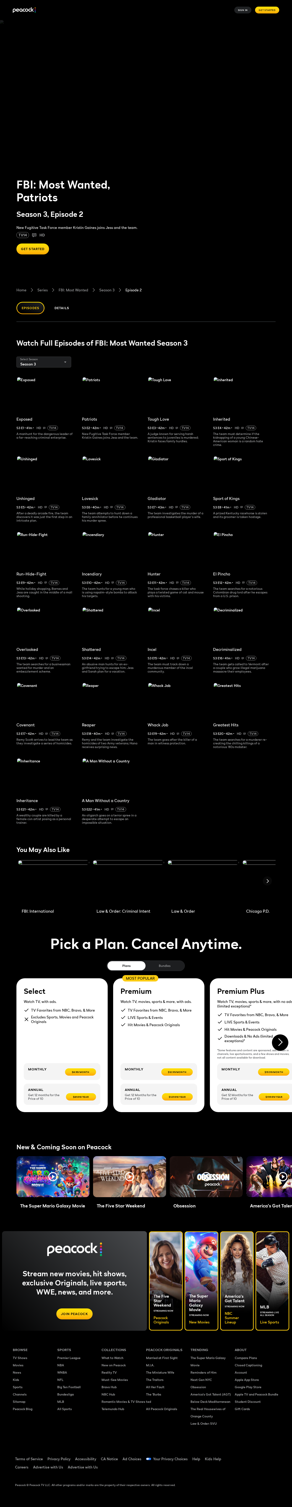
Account (241, 1372)
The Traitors (155, 1380)
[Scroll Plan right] (280, 1042)
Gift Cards (242, 1409)
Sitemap (19, 1401)
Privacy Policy (58, 1459)
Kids (16, 1380)
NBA (60, 1365)
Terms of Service (29, 1459)
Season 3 (107, 290)
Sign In (243, 10)
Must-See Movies (115, 1380)
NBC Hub (108, 1394)
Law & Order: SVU (203, 1423)
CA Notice (109, 1459)
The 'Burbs (153, 1394)
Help (196, 1459)
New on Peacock (114, 1365)
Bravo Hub (109, 1387)
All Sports (64, 1409)
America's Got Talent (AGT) (210, 1394)
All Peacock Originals (161, 1409)
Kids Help (213, 1459)
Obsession (198, 1387)
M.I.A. (150, 1365)
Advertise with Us (48, 1467)
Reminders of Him (203, 1372)
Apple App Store (247, 1380)
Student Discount (248, 1401)
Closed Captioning (248, 1365)
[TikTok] (252, 1456)
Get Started (267, 10)
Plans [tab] (126, 966)
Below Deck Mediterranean (210, 1401)
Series (42, 290)
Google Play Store (248, 1387)
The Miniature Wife (160, 1372)
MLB (60, 1401)
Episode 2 (133, 290)
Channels (20, 1394)
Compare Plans (246, 1358)
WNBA (62, 1372)
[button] (52, 1176)
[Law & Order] (203, 882)
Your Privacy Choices (170, 1459)
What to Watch (112, 1358)
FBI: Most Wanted (73, 290)
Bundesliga (65, 1394)
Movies (18, 1365)
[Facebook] (241, 1456)
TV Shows (20, 1358)
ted (148, 1401)
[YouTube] (264, 1456)
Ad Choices (132, 1459)
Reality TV (109, 1372)
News (17, 1372)
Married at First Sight (162, 1358)
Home (21, 290)
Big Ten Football (69, 1387)
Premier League (69, 1358)
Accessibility (85, 1459)
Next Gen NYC (201, 1380)
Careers (22, 1467)
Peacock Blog (22, 1409)
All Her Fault (155, 1387)
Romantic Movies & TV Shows (123, 1401)
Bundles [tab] (164, 966)
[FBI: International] (53, 882)
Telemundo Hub (113, 1409)
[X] (252, 1469)
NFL (60, 1380)
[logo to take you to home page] (24, 10)
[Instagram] (241, 1469)
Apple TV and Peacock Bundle (256, 1394)
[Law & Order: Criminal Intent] (128, 882)
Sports (18, 1387)
